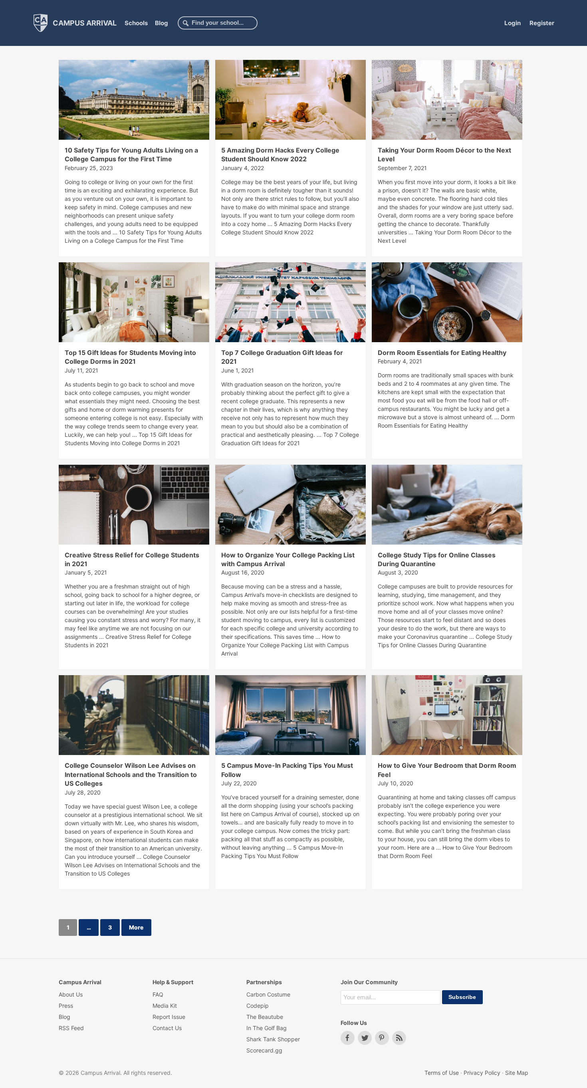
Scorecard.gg (264, 1050)
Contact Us (167, 1028)
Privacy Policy (482, 1072)
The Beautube (264, 1016)
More (136, 927)
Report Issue (169, 1016)
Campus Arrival (84, 22)
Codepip (257, 1005)
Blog (161, 23)
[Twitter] (365, 1038)
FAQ (158, 994)
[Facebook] (348, 1038)
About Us (71, 994)
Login (512, 23)
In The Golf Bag (266, 1028)
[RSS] (399, 1038)
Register (541, 23)
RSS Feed (71, 1028)
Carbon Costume (268, 994)
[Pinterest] (382, 1038)
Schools (136, 23)
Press (66, 1005)
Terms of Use (441, 1072)
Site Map (516, 1072)
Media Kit (165, 1005)
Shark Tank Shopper (273, 1039)
